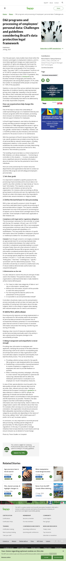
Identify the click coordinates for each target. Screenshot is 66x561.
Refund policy (58, 548)
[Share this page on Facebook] (48, 80)
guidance (31, 390)
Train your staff (7, 535)
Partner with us (23, 541)
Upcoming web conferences (30, 532)
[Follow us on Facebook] (59, 541)
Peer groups (46, 521)
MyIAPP (46, 3)
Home (5, 14)
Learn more (53, 554)
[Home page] (6, 509)
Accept (46, 557)
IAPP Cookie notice (22, 548)
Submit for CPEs (19, 453)
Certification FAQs (8, 521)
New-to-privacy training (9, 532)
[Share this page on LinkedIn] (43, 80)
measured (25, 76)
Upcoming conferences (29, 529)
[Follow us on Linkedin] (55, 541)
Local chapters (47, 518)
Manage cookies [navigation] (35, 548)
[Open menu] (5, 8)
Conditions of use (8, 548)
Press (32, 541)
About (51, 3)
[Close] (63, 551)
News (11, 14)
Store (58, 8)
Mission (14, 541)
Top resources (47, 532)
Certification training (8, 529)
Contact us (6, 541)
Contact (56, 3)
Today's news (47, 529)
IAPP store (40, 541)
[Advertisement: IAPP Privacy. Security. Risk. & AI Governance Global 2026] (52, 119)
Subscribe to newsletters (50, 535)
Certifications (6, 518)
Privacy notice (47, 548)
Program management (49, 75)
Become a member (28, 518)
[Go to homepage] (30, 8)
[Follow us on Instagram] (62, 541)
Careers (48, 541)
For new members (28, 521)
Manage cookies (5, 557)
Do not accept (58, 557)
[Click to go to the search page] (62, 2)
